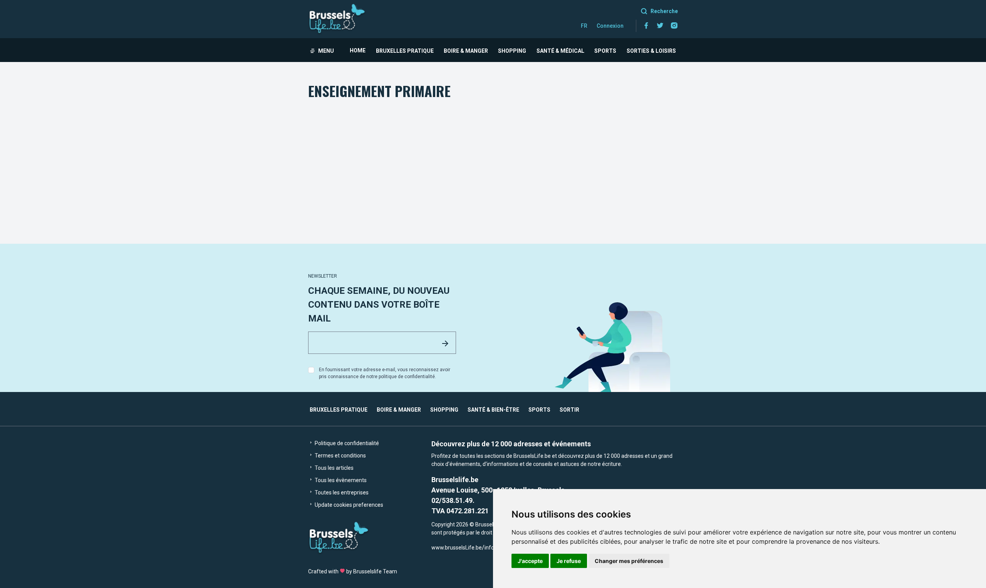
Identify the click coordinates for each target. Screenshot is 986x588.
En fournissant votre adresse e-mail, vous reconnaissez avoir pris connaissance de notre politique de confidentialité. (384, 373)
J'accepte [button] (530, 561)
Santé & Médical (560, 51)
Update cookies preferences (348, 505)
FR (584, 26)
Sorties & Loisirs (651, 51)
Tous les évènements (340, 480)
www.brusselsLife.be (456, 547)
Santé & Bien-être (493, 410)
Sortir (569, 410)
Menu (326, 51)
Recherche (664, 11)
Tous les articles (334, 468)
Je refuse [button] (569, 561)
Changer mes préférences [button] (629, 561)
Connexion (610, 26)
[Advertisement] (493, 159)
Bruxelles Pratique (405, 51)
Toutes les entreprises (341, 492)
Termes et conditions (340, 455)
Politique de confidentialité (346, 443)
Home (358, 50)
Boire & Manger (466, 51)
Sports (605, 51)
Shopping (512, 51)
